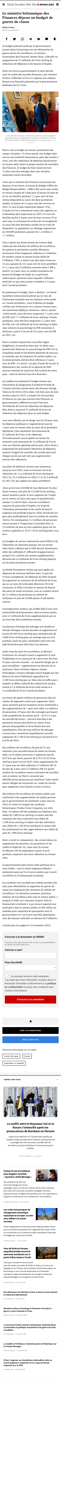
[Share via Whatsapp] (23, 39)
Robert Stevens (8, 27)
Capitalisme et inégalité (14, 1063)
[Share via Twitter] (15, 39)
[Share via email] (38, 39)
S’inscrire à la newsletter (30, 999)
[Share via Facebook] (7, 39)
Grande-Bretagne (11, 1056)
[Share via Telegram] (30, 39)
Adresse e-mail (13, 950)
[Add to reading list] (54, 39)
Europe (27, 1056)
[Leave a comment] (46, 39)
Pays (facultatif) (13, 962)
